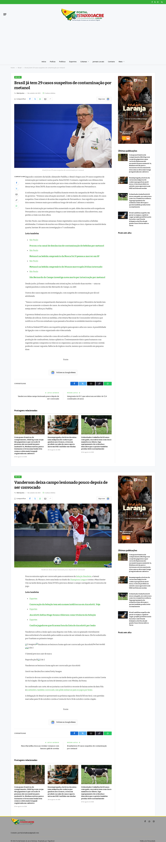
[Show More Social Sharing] (50, 99)
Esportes (73, 61)
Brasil (18, 77)
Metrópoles (20, 93)
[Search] (162, 2)
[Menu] (4, 14)
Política (62, 61)
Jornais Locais (98, 61)
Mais (121, 61)
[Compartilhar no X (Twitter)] (35, 99)
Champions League (78, 579)
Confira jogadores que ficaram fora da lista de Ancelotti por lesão (62, 625)
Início (44, 61)
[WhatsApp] (16, 206)
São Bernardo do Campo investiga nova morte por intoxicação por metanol (67, 277)
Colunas (83, 61)
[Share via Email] (45, 99)
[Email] (16, 194)
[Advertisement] (83, 41)
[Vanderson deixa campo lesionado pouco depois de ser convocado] (63, 535)
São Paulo (33, 240)
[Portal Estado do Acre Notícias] (83, 14)
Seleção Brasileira (83, 576)
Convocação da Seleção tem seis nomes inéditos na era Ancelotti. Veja (64, 604)
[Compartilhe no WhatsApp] (40, 99)
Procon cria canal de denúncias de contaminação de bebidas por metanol (66, 245)
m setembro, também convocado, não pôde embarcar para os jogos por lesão (59, 690)
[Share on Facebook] (30, 99)
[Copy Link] (16, 200)
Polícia (52, 61)
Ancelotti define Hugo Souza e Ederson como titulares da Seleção (62, 615)
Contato (111, 61)
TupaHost (51, 841)
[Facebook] (16, 182)
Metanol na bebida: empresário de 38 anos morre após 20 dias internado (65, 267)
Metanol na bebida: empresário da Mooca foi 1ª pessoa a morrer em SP (64, 256)
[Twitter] (16, 188)
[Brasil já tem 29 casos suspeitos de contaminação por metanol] (63, 136)
